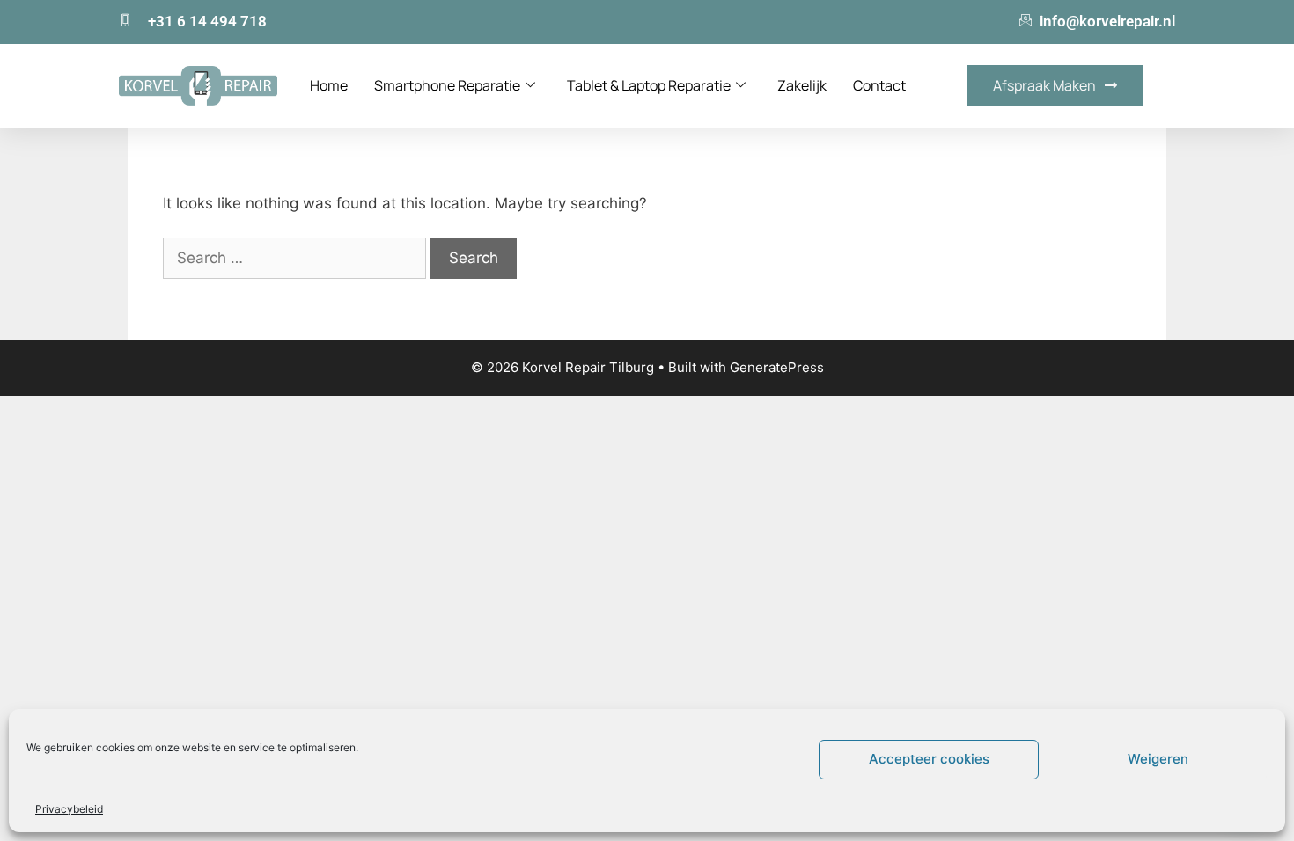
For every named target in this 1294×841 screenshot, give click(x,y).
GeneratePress (777, 367)
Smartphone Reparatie (447, 85)
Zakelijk (802, 85)
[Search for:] (296, 258)
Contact (879, 85)
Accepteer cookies (929, 758)
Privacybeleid (69, 808)
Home (329, 85)
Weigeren (1158, 758)
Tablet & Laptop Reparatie (649, 85)
